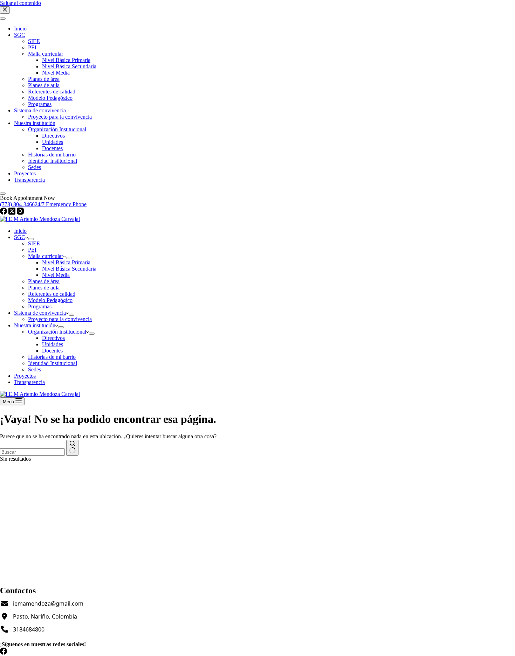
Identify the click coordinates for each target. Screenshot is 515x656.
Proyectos (25, 376)
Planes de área (44, 281)
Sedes (34, 369)
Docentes (52, 351)
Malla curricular (45, 256)
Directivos (53, 338)
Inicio (20, 231)
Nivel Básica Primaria (66, 262)
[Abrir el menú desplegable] (31, 239)
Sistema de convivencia (40, 313)
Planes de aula (44, 288)
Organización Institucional (57, 332)
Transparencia (29, 382)
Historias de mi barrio (52, 357)
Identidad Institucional (52, 363)
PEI (32, 250)
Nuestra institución (34, 325)
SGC (19, 237)
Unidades (52, 344)
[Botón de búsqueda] (72, 448)
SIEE (34, 243)
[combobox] (32, 452)
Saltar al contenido (20, 3)
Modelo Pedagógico (50, 300)
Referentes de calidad (51, 294)
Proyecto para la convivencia (60, 319)
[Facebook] (3, 653)
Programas (40, 306)
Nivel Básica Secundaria (69, 269)
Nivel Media (56, 275)
